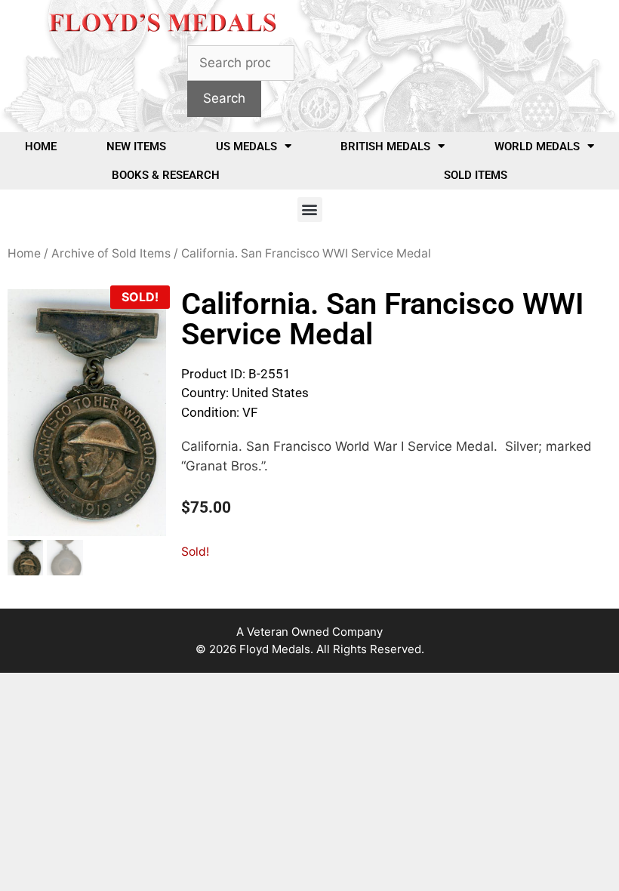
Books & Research (166, 175)
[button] (309, 209)
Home (41, 146)
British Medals (385, 146)
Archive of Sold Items (111, 253)
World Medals (537, 146)
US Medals (246, 146)
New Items (136, 146)
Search (224, 98)
